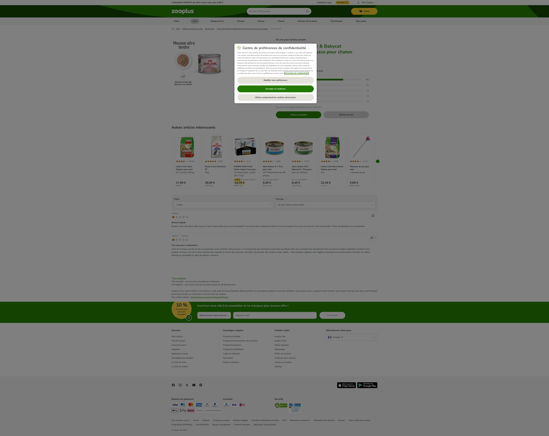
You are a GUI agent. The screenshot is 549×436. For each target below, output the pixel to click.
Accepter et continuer (275, 88)
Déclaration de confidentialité (296, 73)
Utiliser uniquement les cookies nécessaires (275, 97)
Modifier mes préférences (275, 80)
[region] (275, 73)
